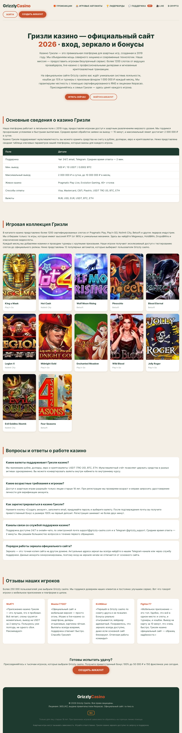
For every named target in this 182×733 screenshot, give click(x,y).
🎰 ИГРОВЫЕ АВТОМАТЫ (89, 6)
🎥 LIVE (160, 6)
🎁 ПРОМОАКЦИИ (62, 6)
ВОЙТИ (10, 14)
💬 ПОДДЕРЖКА (140, 6)
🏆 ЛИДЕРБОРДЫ (115, 6)
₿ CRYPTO (173, 6)
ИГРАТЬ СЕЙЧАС (77, 97)
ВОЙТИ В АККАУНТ (103, 97)
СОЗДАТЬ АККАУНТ (32, 14)
